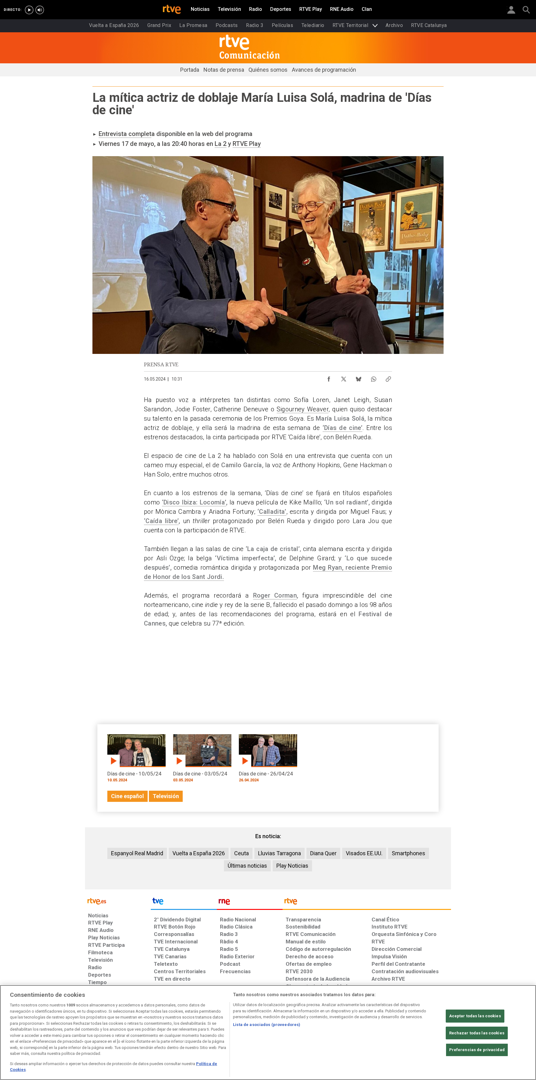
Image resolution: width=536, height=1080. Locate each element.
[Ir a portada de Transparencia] (367, 903)
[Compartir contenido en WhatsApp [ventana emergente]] (373, 377)
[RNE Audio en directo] (40, 10)
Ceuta (241, 853)
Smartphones (408, 853)
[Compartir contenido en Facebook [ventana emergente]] (328, 377)
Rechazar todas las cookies (476, 1033)
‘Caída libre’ (161, 521)
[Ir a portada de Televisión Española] (184, 903)
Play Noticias (292, 865)
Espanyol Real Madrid (137, 853)
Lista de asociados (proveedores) (266, 1024)
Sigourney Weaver (303, 409)
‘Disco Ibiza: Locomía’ (194, 502)
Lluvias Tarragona (279, 853)
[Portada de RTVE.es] (171, 10)
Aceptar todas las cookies (475, 1016)
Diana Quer (323, 853)
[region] (268, 1032)
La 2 (220, 143)
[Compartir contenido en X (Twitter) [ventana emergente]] (343, 377)
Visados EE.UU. (364, 853)
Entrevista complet (125, 134)
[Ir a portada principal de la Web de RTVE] (118, 901)
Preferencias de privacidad (477, 1049)
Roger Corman (275, 595)
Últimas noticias (247, 865)
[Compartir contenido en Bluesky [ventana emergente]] (358, 377)
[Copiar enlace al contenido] (388, 377)
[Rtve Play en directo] (29, 10)
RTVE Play (247, 143)
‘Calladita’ (271, 511)
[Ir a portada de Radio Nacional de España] (250, 903)
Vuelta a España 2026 (198, 853)
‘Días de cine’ (342, 428)
